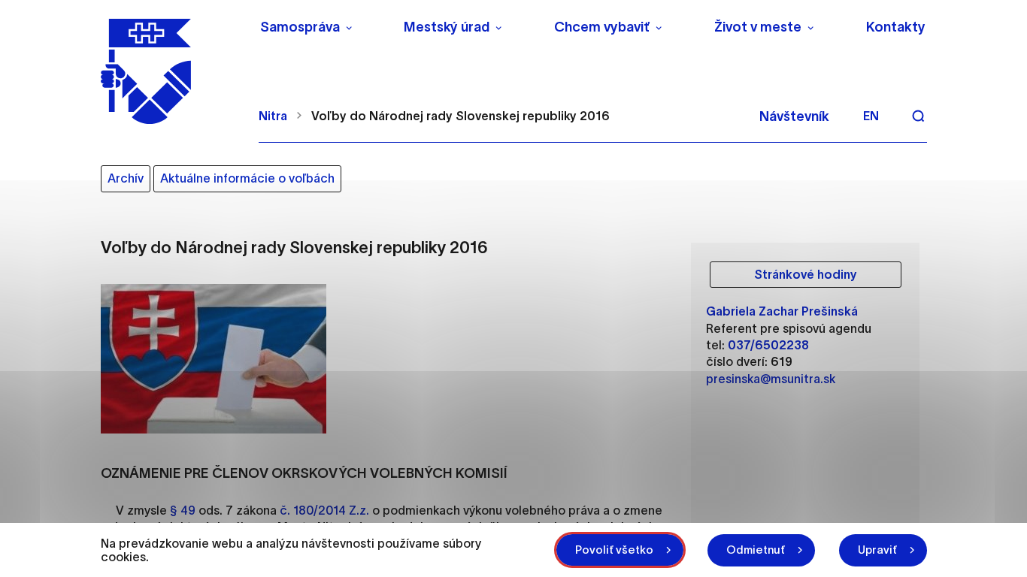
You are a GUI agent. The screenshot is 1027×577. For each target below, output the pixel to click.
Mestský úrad (446, 27)
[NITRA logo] (170, 71)
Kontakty (896, 27)
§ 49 (182, 510)
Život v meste (757, 27)
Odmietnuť (755, 549)
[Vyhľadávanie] (918, 116)
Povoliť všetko (614, 549)
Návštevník (794, 116)
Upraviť (877, 549)
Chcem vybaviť (602, 27)
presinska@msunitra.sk (770, 378)
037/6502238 (768, 345)
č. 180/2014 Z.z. (324, 510)
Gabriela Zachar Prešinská (782, 311)
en (871, 115)
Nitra (273, 115)
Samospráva (300, 27)
